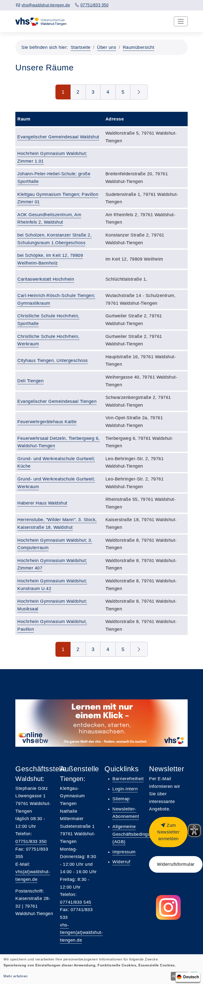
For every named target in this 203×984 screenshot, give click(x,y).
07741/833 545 (75, 902)
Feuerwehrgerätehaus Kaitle (46, 421)
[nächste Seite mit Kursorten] (139, 92)
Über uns (106, 47)
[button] (168, 832)
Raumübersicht (138, 47)
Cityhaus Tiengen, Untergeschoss (52, 360)
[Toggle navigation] (181, 21)
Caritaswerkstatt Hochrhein (45, 279)
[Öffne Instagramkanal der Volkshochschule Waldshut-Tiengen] (168, 907)
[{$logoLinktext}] (41, 21)
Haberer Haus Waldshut (42, 503)
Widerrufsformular (176, 864)
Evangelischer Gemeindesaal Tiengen (57, 401)
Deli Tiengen (30, 380)
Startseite (81, 47)
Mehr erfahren (15, 976)
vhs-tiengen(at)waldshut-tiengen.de (81, 933)
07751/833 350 (31, 841)
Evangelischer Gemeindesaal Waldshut (58, 136)
